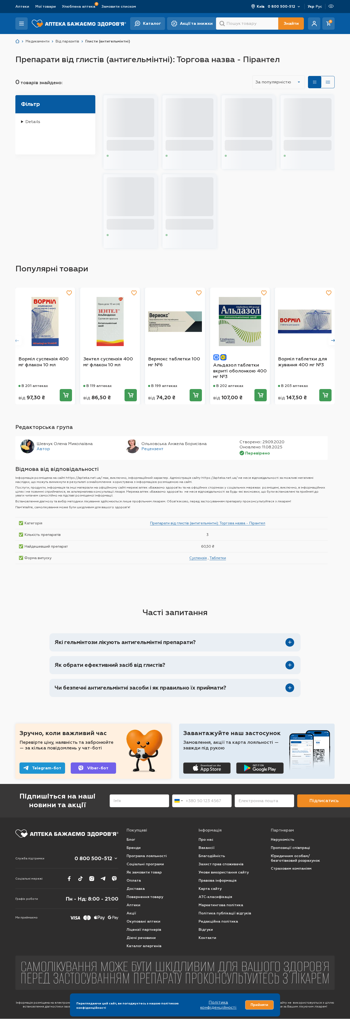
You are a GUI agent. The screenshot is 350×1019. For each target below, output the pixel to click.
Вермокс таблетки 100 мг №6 (174, 362)
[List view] (328, 82)
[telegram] (103, 878)
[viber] (114, 878)
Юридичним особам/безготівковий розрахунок (295, 858)
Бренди (134, 848)
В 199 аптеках (164, 386)
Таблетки (218, 558)
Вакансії (206, 848)
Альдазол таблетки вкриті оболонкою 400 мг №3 (240, 370)
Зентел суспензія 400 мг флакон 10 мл (108, 362)
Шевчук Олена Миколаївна (65, 443)
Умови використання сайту (224, 872)
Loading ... (119, 156)
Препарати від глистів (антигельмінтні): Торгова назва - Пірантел (207, 523)
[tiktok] (80, 878)
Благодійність (212, 856)
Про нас (206, 839)
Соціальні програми (145, 864)
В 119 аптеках (99, 386)
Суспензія (198, 558)
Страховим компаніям (291, 868)
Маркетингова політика (221, 905)
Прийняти (259, 1005)
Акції (131, 913)
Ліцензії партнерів (144, 929)
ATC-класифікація (215, 897)
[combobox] (178, 801)
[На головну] (66, 833)
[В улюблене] (69, 293)
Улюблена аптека (78, 6)
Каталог (152, 23)
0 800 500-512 (281, 6)
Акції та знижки (196, 23)
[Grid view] (314, 82)
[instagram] (92, 878)
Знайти (291, 23)
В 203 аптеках (294, 386)
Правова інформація (217, 880)
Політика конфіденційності (218, 1005)
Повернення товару (145, 897)
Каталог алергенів (144, 946)
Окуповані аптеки (143, 921)
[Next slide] (333, 340)
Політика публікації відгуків (225, 913)
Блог (131, 839)
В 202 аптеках (229, 386)
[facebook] (69, 878)
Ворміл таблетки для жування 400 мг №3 (302, 362)
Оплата (134, 880)
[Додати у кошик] (66, 395)
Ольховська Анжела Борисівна (174, 443)
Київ (261, 6)
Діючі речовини (141, 938)
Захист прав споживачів (221, 864)
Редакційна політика (218, 921)
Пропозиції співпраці (290, 848)
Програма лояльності (147, 856)
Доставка (136, 889)
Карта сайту (210, 889)
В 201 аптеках (35, 386)
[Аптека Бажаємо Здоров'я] (17, 41)
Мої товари (45, 6)
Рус (319, 6)
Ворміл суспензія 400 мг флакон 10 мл (43, 362)
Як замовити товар (144, 872)
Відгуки (206, 929)
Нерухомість (282, 839)
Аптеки (22, 6)
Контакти (207, 938)
